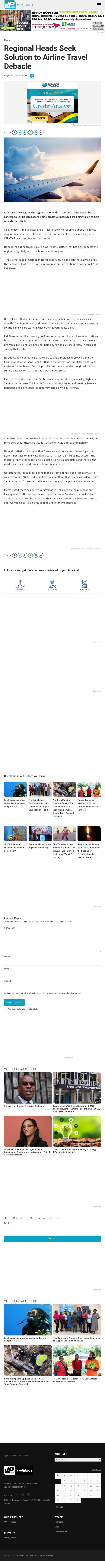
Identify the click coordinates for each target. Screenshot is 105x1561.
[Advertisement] (52, 294)
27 (97, 1495)
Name (7, 956)
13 (97, 1486)
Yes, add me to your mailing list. (23, 1009)
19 (91, 1491)
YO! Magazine (10, 1522)
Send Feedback (61, 1532)
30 (71, 1500)
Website (8, 981)
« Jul (56, 1507)
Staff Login (59, 1522)
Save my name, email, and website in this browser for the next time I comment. (44, 993)
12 (91, 1486)
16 (71, 1491)
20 (97, 1491)
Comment (9, 928)
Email (7, 969)
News (7, 40)
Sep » (62, 1507)
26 (91, 1495)
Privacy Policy (10, 1538)
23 (71, 1495)
